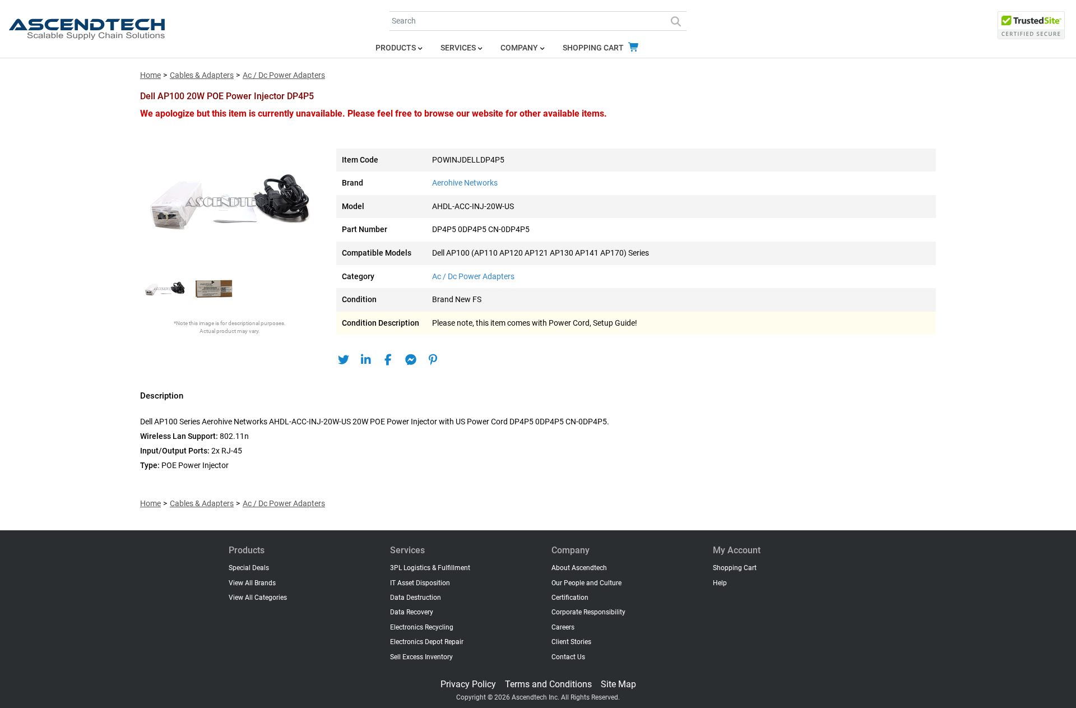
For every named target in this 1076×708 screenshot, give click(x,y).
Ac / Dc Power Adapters (284, 75)
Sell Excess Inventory (421, 657)
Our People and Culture (586, 583)
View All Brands (252, 583)
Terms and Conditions (548, 684)
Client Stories (571, 642)
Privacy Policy (468, 684)
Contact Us (568, 657)
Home (150, 75)
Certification (569, 597)
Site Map (618, 684)
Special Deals (249, 568)
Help (720, 583)
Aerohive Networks (465, 183)
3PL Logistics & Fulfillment (430, 568)
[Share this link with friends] (343, 359)
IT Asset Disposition (420, 583)
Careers (562, 627)
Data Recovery (411, 612)
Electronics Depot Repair (426, 642)
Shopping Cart (594, 48)
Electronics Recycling (421, 627)
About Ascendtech (579, 568)
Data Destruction (415, 597)
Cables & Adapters (202, 75)
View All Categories (258, 597)
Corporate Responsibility (588, 612)
